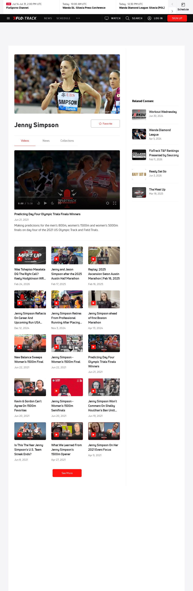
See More (67, 473)
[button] (78, 18)
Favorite (107, 123)
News (46, 140)
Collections (67, 140)
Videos (25, 140)
